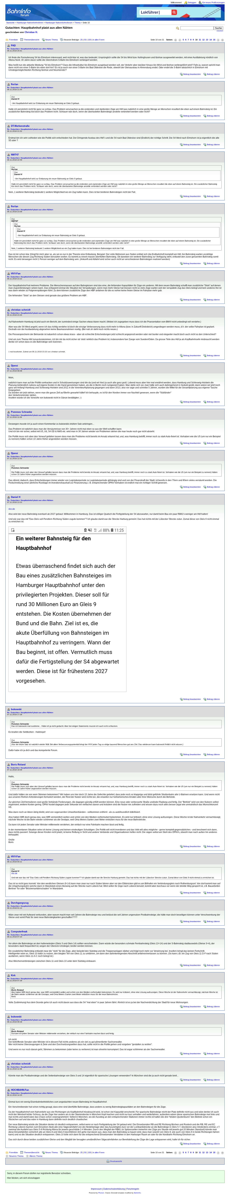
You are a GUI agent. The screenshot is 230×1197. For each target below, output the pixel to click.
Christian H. (31, 32)
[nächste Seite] (218, 40)
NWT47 (15, 154)
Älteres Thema (35, 1156)
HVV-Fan (15, 273)
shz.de (11, 509)
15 (214, 40)
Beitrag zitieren (213, 74)
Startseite (10, 23)
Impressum (96, 1189)
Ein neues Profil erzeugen (213, 2)
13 (207, 40)
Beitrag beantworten (192, 74)
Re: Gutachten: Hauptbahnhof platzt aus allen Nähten (30, 49)
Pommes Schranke (21, 412)
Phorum (101, 1193)
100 (89, 40)
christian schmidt (20, 309)
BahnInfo (137, 1193)
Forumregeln (132, 1189)
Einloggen (192, 2)
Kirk (13, 975)
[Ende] (222, 40)
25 (81, 40)
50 (85, 40)
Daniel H (15, 497)
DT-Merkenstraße (20, 126)
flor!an (14, 84)
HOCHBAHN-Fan (20, 1090)
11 (200, 40)
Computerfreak (19, 931)
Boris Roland (18, 764)
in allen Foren (98, 40)
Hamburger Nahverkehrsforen (30, 23)
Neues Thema (51, 40)
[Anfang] (175, 40)
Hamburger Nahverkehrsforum (58, 23)
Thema (77, 23)
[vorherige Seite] (179, 40)
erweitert (220, 31)
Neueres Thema (16, 1156)
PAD (13, 45)
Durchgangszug (20, 902)
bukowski (16, 709)
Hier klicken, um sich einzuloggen (23, 1178)
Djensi (14, 365)
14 (211, 40)
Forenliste (13, 40)
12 (203, 40)
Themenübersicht (31, 40)
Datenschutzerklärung (114, 1189)
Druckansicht (116, 1161)
